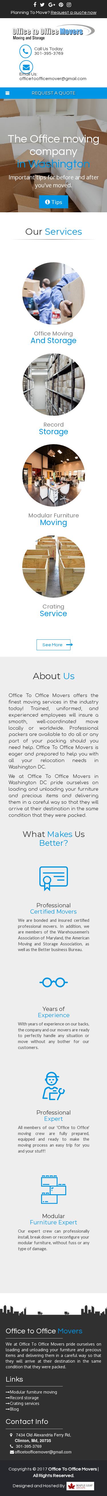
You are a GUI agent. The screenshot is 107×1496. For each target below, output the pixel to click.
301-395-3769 (28, 1446)
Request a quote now (73, 12)
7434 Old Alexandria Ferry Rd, (43, 1437)
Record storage (24, 1397)
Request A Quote (53, 93)
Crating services (24, 1403)
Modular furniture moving (33, 1392)
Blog (14, 1409)
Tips (56, 201)
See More (53, 645)
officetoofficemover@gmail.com (43, 1452)
